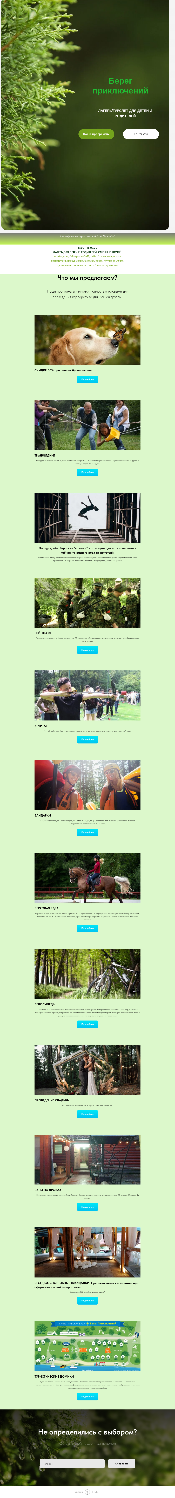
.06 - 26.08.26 (88, 247)
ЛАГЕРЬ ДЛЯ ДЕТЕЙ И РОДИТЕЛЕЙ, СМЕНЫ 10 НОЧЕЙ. (87, 252)
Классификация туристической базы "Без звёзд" (87, 236)
